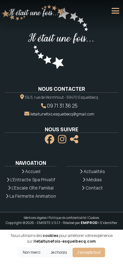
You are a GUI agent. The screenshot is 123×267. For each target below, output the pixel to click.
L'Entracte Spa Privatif (32, 180)
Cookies (93, 217)
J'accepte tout (89, 252)
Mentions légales (35, 217)
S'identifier (108, 222)
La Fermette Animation (32, 196)
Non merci (31, 252)
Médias (93, 180)
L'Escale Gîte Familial (32, 188)
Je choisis (58, 252)
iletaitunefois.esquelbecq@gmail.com (62, 114)
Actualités (94, 171)
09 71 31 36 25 (62, 105)
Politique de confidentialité (67, 217)
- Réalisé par (79, 222)
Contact (94, 188)
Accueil (32, 171)
